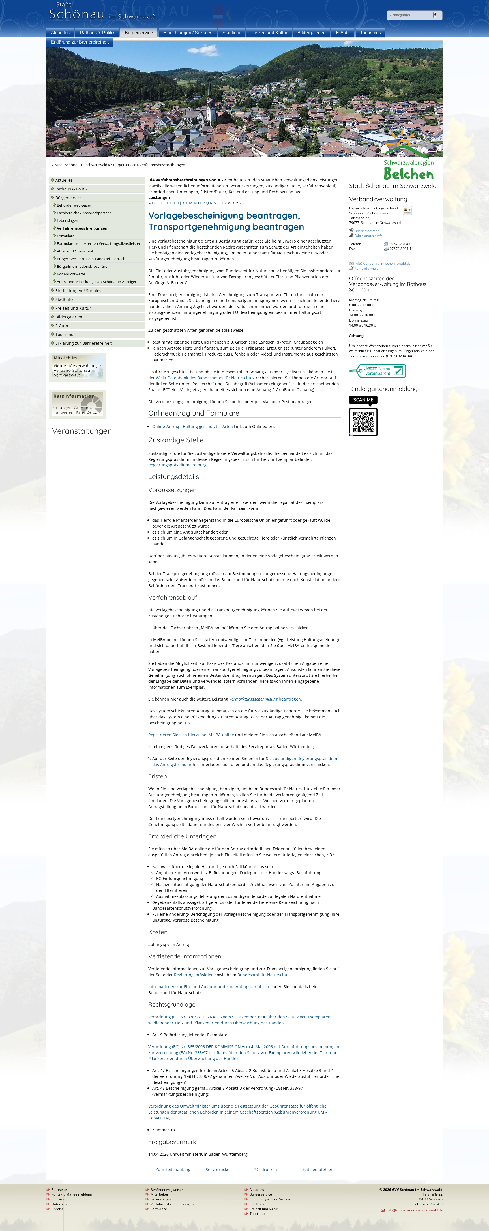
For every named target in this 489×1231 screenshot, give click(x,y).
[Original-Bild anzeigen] (363, 435)
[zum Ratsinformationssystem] (77, 417)
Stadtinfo (231, 32)
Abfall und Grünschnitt (76, 251)
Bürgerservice (139, 32)
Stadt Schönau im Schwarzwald (81, 164)
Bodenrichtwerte (71, 274)
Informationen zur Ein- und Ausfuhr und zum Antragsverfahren (209, 986)
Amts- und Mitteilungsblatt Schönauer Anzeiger (96, 281)
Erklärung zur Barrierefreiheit (80, 42)
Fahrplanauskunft (368, 235)
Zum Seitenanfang (173, 1169)
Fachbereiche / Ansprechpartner (84, 213)
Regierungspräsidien (194, 974)
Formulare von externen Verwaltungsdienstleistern (100, 243)
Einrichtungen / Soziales (187, 32)
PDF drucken (265, 1169)
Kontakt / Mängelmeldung (72, 1194)
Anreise (58, 1208)
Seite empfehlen (317, 1169)
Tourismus (370, 32)
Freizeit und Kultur (268, 32)
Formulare (65, 236)
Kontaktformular (367, 268)
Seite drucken (219, 1169)
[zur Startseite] (102, 19)
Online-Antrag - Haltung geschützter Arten (192, 426)
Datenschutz (61, 1204)
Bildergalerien (311, 32)
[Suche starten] (434, 15)
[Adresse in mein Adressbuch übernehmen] (409, 214)
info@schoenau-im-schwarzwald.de (383, 263)
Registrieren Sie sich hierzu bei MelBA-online (191, 734)
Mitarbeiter (159, 1194)
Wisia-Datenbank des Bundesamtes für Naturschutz (205, 377)
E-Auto (343, 32)
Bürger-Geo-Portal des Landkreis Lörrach (91, 258)
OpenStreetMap (366, 230)
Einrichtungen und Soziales (271, 1199)
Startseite (59, 1189)
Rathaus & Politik (97, 32)
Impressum (60, 1199)
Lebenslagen (67, 220)
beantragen (265, 699)
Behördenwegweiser (74, 205)
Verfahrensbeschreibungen (82, 228)
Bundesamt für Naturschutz (263, 974)
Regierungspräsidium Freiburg (177, 465)
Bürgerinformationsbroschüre (82, 266)
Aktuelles (60, 32)
